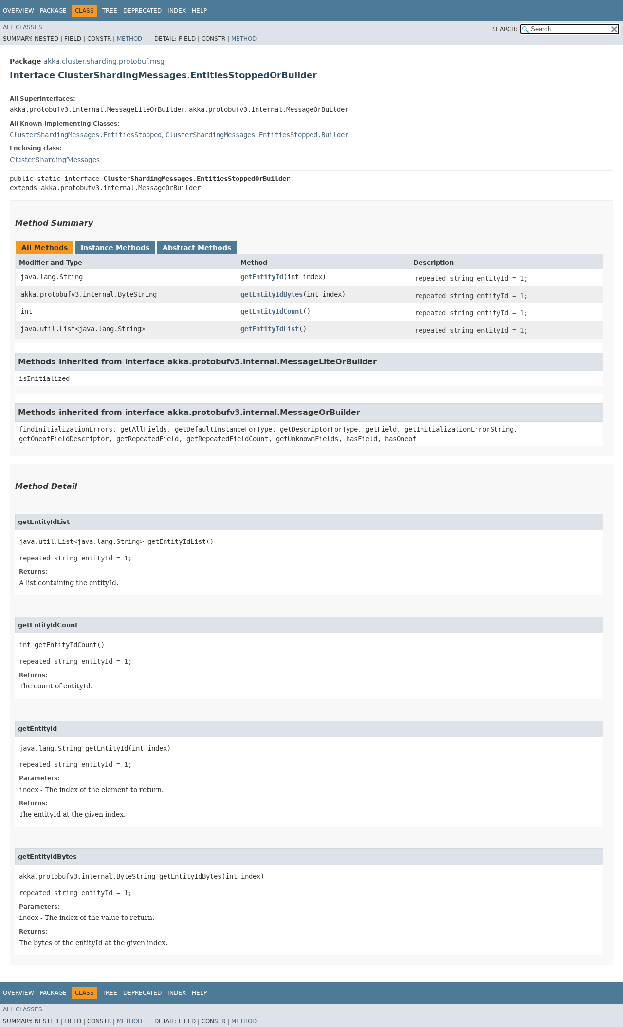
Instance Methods (115, 248)
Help (199, 10)
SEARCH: (504, 29)
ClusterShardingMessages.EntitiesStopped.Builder (256, 135)
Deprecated (142, 10)
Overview (18, 10)
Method (129, 39)
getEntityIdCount (271, 311)
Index (176, 10)
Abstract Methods (197, 248)
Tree (109, 10)
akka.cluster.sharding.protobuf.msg (104, 61)
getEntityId (261, 277)
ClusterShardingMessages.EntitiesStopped (86, 135)
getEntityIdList (269, 329)
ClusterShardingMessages (55, 159)
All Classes (22, 27)
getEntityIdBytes (271, 294)
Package (53, 10)
